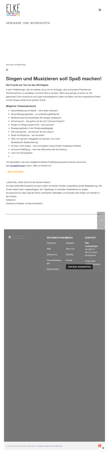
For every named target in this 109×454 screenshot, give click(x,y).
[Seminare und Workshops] (54, 48)
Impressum (51, 243)
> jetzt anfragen (15, 171)
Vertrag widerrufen (79, 267)
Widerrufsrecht (53, 269)
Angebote (70, 243)
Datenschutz (52, 254)
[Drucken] (8, 69)
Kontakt (69, 260)
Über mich (70, 248)
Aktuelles (70, 254)
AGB (49, 248)
